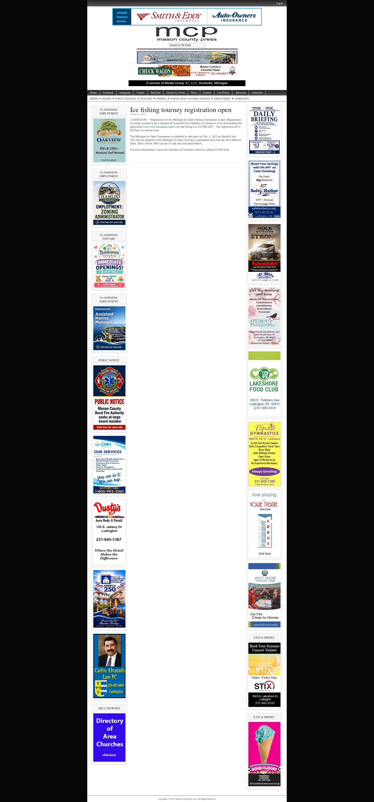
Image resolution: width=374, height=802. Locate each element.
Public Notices (200, 98)
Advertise (240, 92)
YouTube (155, 92)
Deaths (106, 98)
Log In (280, 3)
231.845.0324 (221, 149)
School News (178, 98)
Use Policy (223, 92)
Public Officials (125, 98)
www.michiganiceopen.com (164, 126)
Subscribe (257, 92)
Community (242, 98)
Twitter (140, 92)
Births (94, 98)
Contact (207, 92)
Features (146, 98)
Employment (222, 98)
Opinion (161, 98)
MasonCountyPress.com (186, 799)
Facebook (108, 92)
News (194, 92)
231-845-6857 (206, 126)
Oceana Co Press (176, 92)
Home (93, 92)
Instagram (124, 92)
